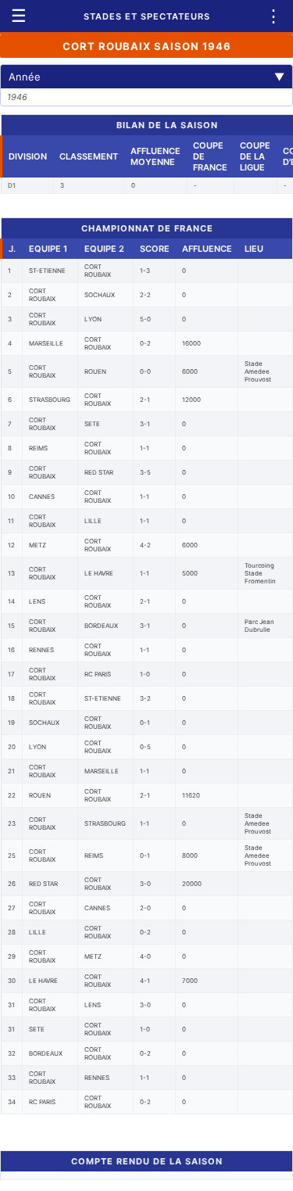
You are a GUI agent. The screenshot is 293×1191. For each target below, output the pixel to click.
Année (146, 76)
